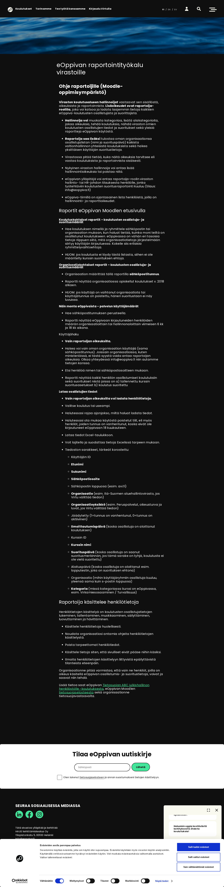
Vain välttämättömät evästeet (198, 867)
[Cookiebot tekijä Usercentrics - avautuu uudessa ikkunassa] (19, 881)
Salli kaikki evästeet (198, 847)
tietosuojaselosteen (92, 777)
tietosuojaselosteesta (76, 692)
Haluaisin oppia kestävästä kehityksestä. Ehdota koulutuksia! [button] (190, 829)
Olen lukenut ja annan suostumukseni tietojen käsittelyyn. (111, 777)
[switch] (90, 880)
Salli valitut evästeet (198, 857)
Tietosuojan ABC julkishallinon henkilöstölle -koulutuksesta (104, 687)
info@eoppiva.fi (25, 839)
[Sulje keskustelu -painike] (216, 810)
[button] (198, 8)
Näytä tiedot (161, 881)
